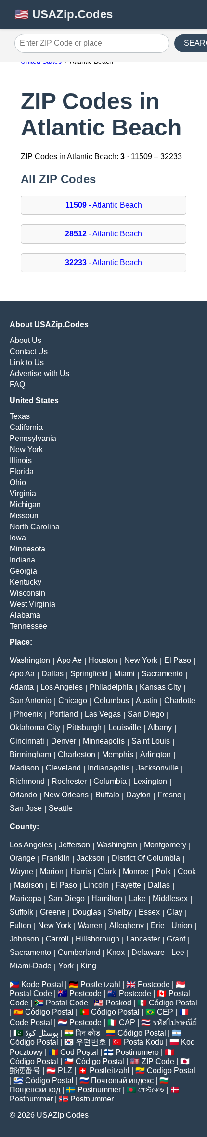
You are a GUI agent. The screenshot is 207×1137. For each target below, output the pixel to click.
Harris (80, 872)
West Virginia (32, 604)
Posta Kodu (144, 1042)
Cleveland (63, 768)
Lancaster (143, 939)
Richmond (27, 781)
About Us (25, 340)
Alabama (25, 615)
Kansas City (160, 687)
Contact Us (29, 351)
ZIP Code (158, 1061)
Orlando (23, 795)
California (26, 427)
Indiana (22, 560)
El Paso (177, 660)
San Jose (26, 808)
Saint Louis (150, 741)
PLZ (65, 1070)
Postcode (154, 984)
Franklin (56, 858)
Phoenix (28, 714)
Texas (20, 416)
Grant (176, 939)
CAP (127, 1022)
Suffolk (21, 912)
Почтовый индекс (122, 1080)
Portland (63, 714)
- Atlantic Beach (103, 205)
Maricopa (25, 898)
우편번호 (91, 1042)
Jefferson (74, 845)
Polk (163, 872)
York (66, 966)
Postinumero (137, 1052)
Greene (52, 912)
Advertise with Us (39, 373)
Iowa (18, 538)
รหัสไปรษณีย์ (175, 1022)
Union (181, 925)
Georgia (23, 571)
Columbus (111, 701)
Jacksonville (157, 768)
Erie (158, 925)
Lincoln (96, 885)
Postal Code (31, 994)
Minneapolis (104, 741)
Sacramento (162, 674)
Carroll (57, 939)
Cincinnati (27, 741)
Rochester (69, 781)
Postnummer (99, 1090)
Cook (187, 872)
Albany (160, 727)
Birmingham (30, 754)
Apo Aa (22, 674)
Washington (30, 660)
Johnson (24, 939)
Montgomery (165, 845)
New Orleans (66, 795)
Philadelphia (111, 687)
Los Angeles (61, 687)
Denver (63, 741)
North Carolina (35, 527)
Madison (24, 768)
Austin (146, 701)
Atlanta (22, 687)
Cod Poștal (79, 1052)
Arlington (155, 754)
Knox (116, 952)
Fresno (169, 795)
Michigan (25, 505)
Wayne (21, 872)
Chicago (72, 701)
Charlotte (179, 701)
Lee (177, 952)
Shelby (120, 912)
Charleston (76, 754)
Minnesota (27, 549)
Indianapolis (108, 768)
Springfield (88, 674)
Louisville (124, 727)
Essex (149, 912)
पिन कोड (88, 1033)
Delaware (148, 952)
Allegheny (126, 925)
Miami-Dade (31, 966)
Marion (52, 872)
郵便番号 (25, 1070)
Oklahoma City (35, 727)
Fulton (20, 925)
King (88, 966)
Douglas (86, 912)
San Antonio (31, 701)
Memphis (117, 754)
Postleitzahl (100, 984)
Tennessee (28, 626)
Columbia (110, 781)
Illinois (21, 460)
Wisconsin (27, 593)
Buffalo (107, 795)
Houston (103, 660)
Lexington (150, 781)
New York (26, 449)
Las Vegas (103, 714)
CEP (165, 1012)
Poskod (118, 1003)
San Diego (146, 714)
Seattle (61, 808)
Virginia (23, 493)
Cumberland (79, 952)
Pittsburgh (84, 727)
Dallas (52, 674)
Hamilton (106, 898)
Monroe (136, 872)
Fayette (128, 885)
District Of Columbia (146, 858)
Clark (107, 872)
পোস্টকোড (151, 1090)
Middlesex (170, 898)
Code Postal (31, 1022)
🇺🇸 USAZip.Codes (63, 14)
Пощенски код (35, 1090)
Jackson (91, 858)
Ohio (18, 482)
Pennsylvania (33, 438)
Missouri (24, 516)
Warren (90, 925)
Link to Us (27, 362)
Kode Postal (42, 984)
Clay (174, 912)
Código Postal (173, 1003)
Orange (22, 858)
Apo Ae (69, 660)
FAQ (17, 384)
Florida (22, 471)
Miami (124, 674)
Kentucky (25, 582)
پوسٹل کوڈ (41, 1033)
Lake (137, 898)
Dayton (138, 795)
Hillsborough (97, 939)
